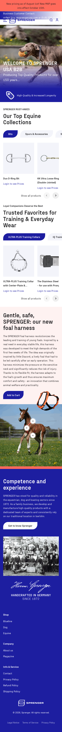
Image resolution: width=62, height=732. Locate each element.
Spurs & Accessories (36, 133)
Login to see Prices (13, 183)
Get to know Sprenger (20, 525)
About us (8, 650)
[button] (57, 20)
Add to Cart (13, 395)
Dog (5, 627)
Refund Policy (10, 685)
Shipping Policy (11, 691)
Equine (7, 633)
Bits (10, 133)
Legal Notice (13, 722)
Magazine (8, 656)
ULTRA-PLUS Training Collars (24, 236)
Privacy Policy (11, 679)
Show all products (31, 195)
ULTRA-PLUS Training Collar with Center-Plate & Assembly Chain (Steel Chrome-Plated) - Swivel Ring (18, 283)
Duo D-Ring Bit (11, 178)
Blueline (7, 621)
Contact (7, 673)
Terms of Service (30, 722)
